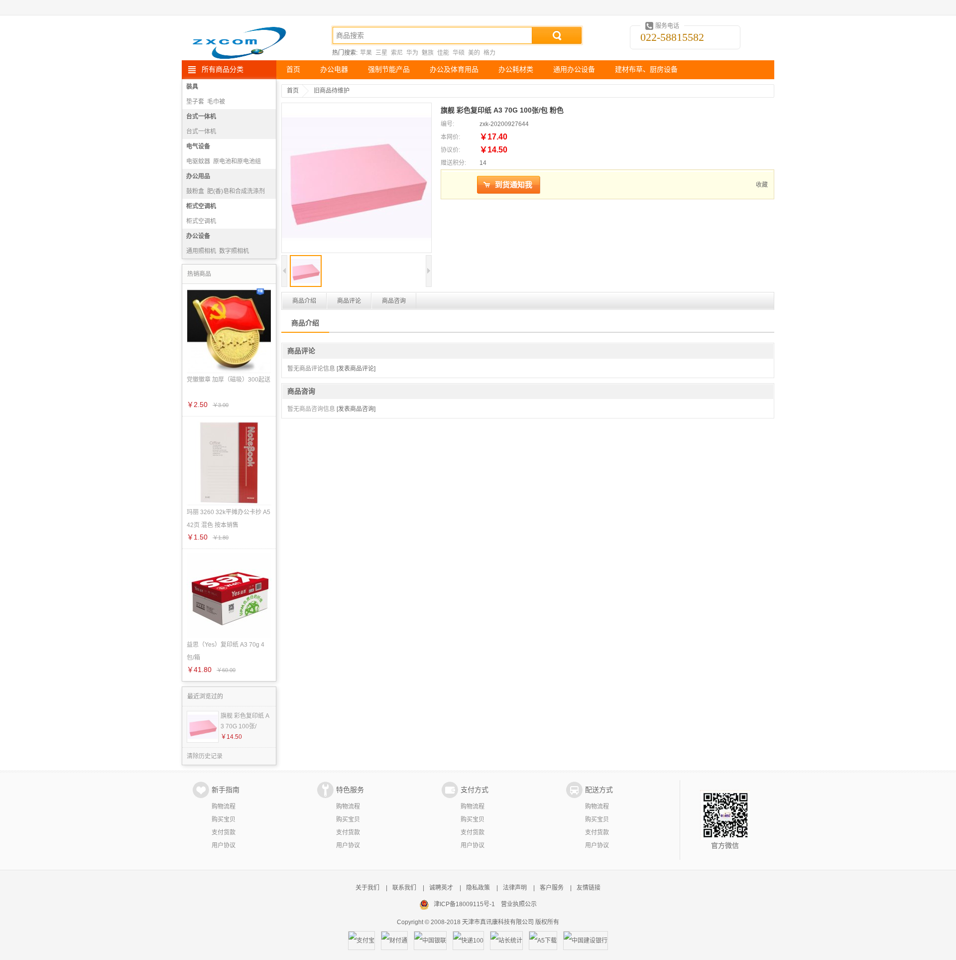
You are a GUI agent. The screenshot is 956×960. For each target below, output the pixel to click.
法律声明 (515, 887)
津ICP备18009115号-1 (464, 904)
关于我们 (367, 887)
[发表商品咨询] (356, 409)
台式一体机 (201, 116)
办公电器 (334, 69)
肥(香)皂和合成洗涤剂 (236, 191)
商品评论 (349, 300)
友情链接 (588, 887)
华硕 (459, 52)
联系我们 (404, 887)
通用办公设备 (574, 69)
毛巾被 (216, 101)
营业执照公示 (519, 904)
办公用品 (198, 176)
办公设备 (198, 236)
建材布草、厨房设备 (646, 69)
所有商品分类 (222, 69)
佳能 (443, 52)
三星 (381, 52)
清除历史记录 (205, 756)
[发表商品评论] (356, 368)
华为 (412, 52)
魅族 (428, 52)
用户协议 (224, 845)
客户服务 (552, 887)
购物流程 (224, 806)
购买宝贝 (224, 819)
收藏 (762, 184)
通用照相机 (201, 251)
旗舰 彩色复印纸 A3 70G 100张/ (245, 721)
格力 (489, 52)
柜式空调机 (201, 206)
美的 (474, 52)
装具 (192, 86)
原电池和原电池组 (237, 161)
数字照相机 (234, 251)
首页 (293, 69)
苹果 (366, 52)
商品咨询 (394, 300)
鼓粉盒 (195, 191)
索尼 (397, 52)
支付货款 (224, 832)
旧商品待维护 (332, 90)
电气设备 (198, 146)
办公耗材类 (515, 69)
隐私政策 (478, 887)
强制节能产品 (389, 69)
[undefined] (356, 179)
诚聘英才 (441, 887)
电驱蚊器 (198, 161)
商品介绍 (304, 300)
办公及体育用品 (454, 69)
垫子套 (195, 101)
